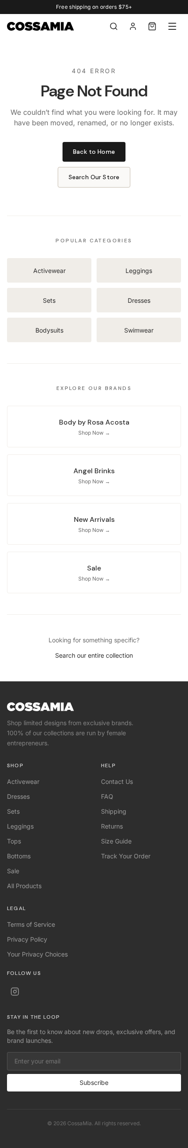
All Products (24, 885)
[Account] (133, 26)
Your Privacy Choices (37, 954)
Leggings (20, 826)
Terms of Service (31, 924)
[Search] (114, 26)
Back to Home (94, 152)
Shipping (113, 811)
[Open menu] (172, 26)
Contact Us (117, 781)
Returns (112, 826)
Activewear (23, 781)
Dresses (18, 796)
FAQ (107, 796)
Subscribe (94, 1082)
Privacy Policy (27, 939)
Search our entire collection (94, 655)
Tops (14, 841)
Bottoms (19, 856)
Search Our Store (94, 177)
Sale (13, 871)
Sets (13, 811)
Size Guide (116, 841)
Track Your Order (125, 856)
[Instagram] (15, 991)
